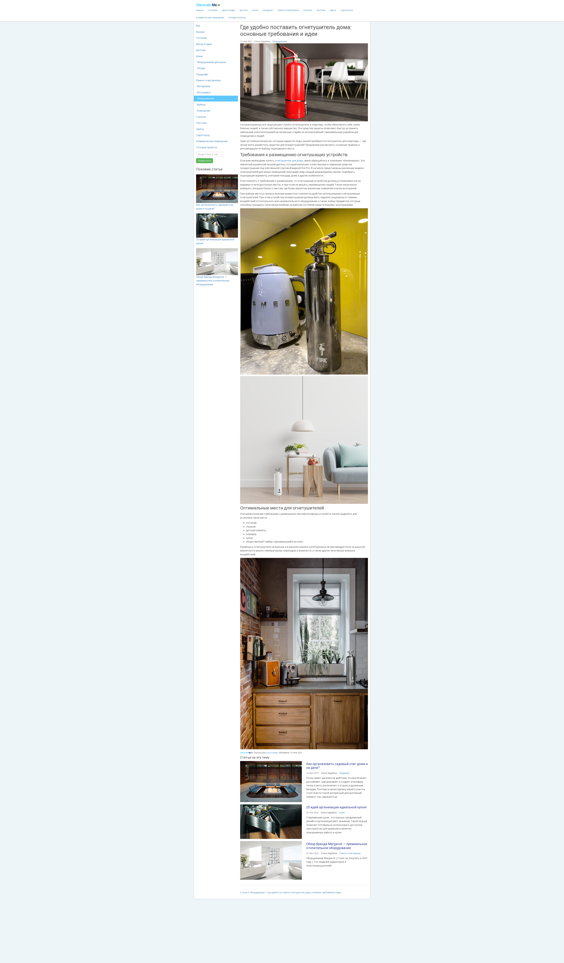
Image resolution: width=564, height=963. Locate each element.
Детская (244, 10)
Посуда (201, 68)
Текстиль (321, 10)
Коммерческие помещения (210, 17)
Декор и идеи (228, 10)
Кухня (255, 10)
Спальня (307, 10)
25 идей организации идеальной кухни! (336, 807)
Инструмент (204, 92)
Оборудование (205, 98)
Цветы (333, 10)
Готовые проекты (237, 17)
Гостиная (212, 10)
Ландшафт (267, 10)
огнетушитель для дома (289, 160)
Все (198, 25)
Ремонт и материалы (288, 10)
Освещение (203, 110)
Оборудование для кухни (211, 62)
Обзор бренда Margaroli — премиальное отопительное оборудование (212, 280)
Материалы (203, 86)
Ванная (199, 10)
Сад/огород (346, 10)
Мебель (201, 104)
